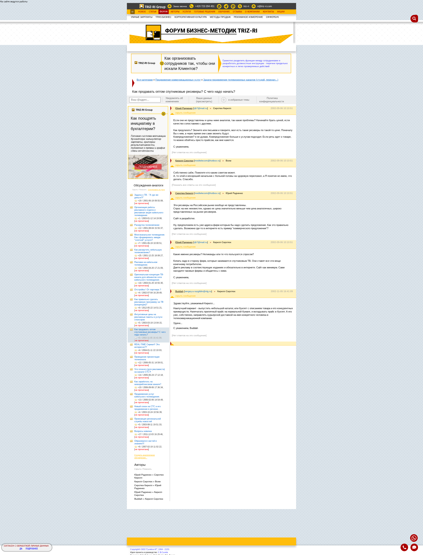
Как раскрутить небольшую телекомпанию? (148, 251)
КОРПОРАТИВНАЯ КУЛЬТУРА (190, 17)
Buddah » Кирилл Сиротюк (148, 499)
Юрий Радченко (183, 108)
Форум (164, 12)
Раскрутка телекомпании (146, 225)
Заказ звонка (180, 6)
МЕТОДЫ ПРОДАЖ (220, 17)
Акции (281, 12)
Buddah (179, 291)
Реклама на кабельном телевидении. (145, 263)
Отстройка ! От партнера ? (147, 289)
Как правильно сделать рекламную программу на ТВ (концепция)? (148, 302)
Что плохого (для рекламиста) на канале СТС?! (149, 370)
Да (21, 549)
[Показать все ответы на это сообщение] (194, 185)
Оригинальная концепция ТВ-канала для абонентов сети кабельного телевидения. (149, 277)
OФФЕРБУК (272, 17)
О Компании (252, 12)
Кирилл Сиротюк (184, 160)
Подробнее (32, 549)
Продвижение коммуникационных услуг (178, 79)
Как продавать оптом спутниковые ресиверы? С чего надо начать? (150, 332)
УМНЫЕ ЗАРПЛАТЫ (141, 17)
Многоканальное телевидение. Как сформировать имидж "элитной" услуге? (149, 237)
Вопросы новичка (143, 431)
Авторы (175, 12)
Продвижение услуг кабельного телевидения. (147, 395)
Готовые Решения (204, 12)
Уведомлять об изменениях (174, 100)
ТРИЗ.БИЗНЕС (163, 17)
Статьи (152, 12)
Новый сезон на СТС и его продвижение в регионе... (147, 407)
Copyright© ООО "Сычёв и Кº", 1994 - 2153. (150, 549)
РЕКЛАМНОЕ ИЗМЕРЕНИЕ (248, 17)
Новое (142, 12)
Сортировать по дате (156, 190)
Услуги (187, 12)
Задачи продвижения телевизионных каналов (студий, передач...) (240, 79)
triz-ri (246, 6)
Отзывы (237, 12)
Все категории (145, 79)
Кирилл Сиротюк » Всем (147, 481)
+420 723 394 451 (204, 6)
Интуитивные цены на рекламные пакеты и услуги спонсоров (148, 317)
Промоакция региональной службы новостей (147, 420)
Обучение (224, 12)
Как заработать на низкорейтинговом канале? (147, 382)
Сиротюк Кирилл (184, 193)
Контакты (268, 12)
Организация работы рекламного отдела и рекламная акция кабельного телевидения (148, 211)
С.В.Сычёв (163, 552)
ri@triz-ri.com (264, 6)
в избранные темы (238, 99)
